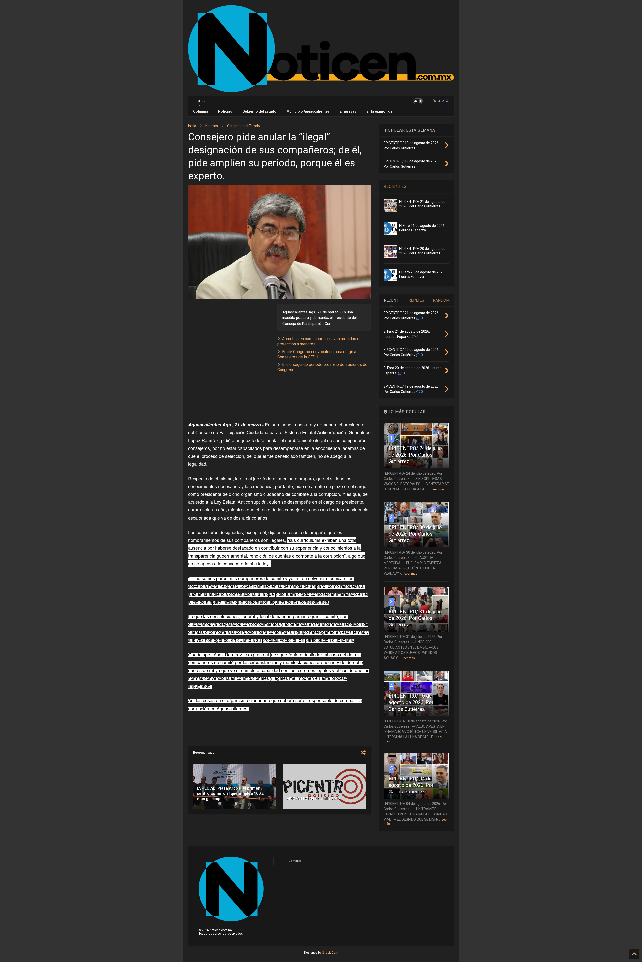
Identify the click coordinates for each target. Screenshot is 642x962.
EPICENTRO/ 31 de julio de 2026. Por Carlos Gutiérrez (415, 618)
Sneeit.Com (330, 952)
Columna (200, 111)
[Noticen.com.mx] (321, 90)
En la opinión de (379, 111)
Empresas (348, 111)
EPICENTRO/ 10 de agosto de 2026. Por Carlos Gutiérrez (411, 702)
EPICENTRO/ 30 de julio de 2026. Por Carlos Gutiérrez (415, 533)
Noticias (225, 111)
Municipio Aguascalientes (308, 111)
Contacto (295, 861)
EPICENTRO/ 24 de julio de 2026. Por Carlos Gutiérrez (415, 454)
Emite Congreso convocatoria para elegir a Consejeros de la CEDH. (316, 354)
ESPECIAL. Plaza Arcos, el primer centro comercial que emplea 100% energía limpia (230, 793)
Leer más (438, 489)
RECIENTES (395, 186)
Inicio (192, 126)
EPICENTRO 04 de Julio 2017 (313, 798)
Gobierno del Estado (259, 111)
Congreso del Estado (243, 126)
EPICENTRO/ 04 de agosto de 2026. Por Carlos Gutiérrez (411, 785)
